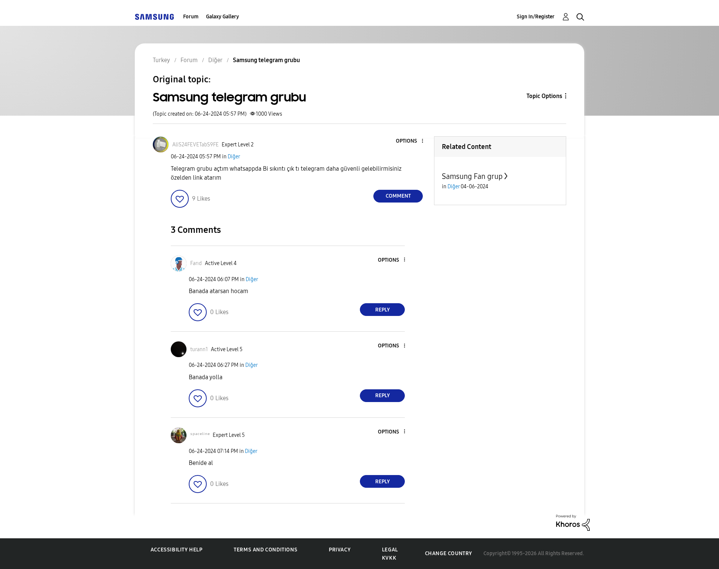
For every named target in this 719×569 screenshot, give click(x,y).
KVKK (389, 558)
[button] (410, 141)
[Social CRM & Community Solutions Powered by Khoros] (573, 522)
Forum (190, 16)
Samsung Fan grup (472, 176)
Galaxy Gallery (222, 16)
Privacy (340, 550)
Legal (390, 550)
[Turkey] (154, 16)
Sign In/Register (536, 16)
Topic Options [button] (544, 96)
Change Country (448, 553)
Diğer (234, 156)
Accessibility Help (177, 550)
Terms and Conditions (265, 550)
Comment (398, 196)
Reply (382, 310)
